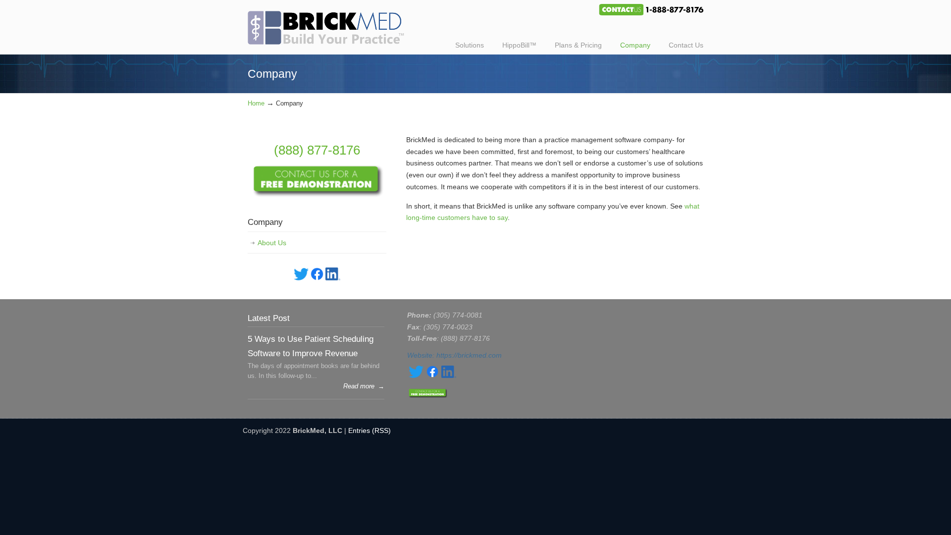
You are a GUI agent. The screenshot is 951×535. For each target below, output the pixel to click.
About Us (272, 243)
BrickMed (331, 24)
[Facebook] (317, 278)
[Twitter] (301, 278)
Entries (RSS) (369, 430)
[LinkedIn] (332, 278)
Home (256, 103)
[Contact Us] (317, 195)
